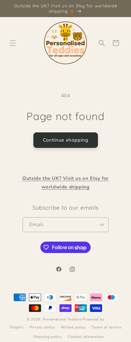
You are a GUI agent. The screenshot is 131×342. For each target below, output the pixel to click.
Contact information (85, 336)
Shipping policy (47, 336)
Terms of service (106, 327)
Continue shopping (65, 140)
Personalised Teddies (62, 319)
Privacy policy (42, 327)
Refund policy (73, 327)
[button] (13, 43)
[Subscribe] (101, 224)
